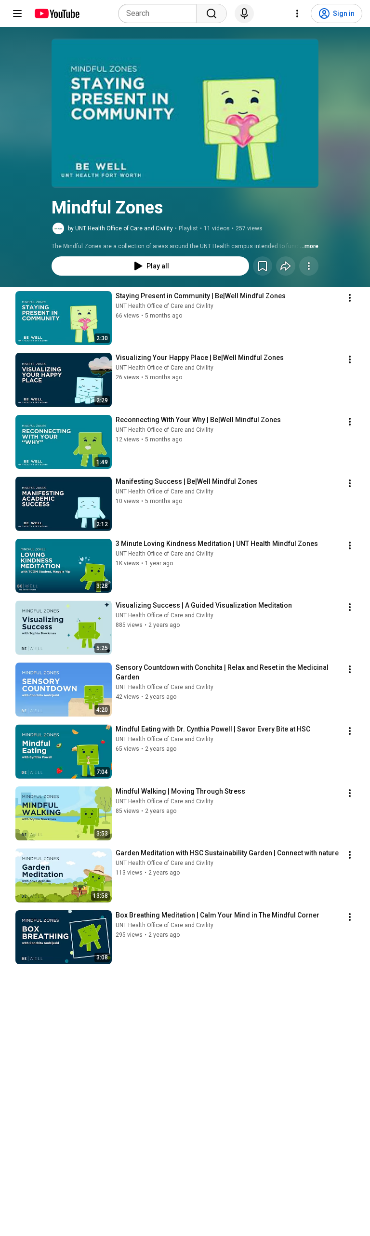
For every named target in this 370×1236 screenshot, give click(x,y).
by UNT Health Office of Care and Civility (120, 228)
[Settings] (297, 13)
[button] (185, 113)
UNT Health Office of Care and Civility (164, 306)
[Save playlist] (262, 266)
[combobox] (160, 13)
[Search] (211, 13)
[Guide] (17, 13)
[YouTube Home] (56, 13)
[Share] (285, 266)
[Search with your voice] (244, 13)
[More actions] (308, 266)
